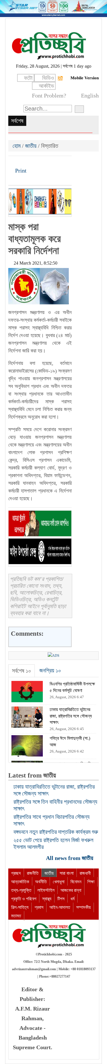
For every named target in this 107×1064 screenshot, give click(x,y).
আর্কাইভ (46, 86)
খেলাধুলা (58, 881)
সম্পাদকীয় (83, 907)
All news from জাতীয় (70, 858)
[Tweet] (22, 162)
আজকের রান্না (70, 890)
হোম (17, 146)
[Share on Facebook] (13, 162)
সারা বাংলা (67, 873)
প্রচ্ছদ (16, 873)
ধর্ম (72, 898)
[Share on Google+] (32, 162)
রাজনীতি (33, 873)
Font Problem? (49, 95)
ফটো (28, 78)
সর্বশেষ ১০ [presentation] (21, 671)
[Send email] (52, 162)
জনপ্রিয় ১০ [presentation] (50, 670)
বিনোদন (75, 881)
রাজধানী (85, 873)
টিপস (60, 898)
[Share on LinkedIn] (42, 162)
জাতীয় (31, 146)
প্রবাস (39, 907)
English (90, 95)
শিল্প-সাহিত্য (20, 907)
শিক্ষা (90, 881)
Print (20, 170)
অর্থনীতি (41, 881)
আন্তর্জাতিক (20, 881)
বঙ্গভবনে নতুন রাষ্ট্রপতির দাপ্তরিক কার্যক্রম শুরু (55, 832)
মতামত (16, 915)
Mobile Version (84, 78)
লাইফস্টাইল (45, 890)
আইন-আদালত (59, 907)
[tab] (21, 670)
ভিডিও (48, 78)
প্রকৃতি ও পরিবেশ (23, 898)
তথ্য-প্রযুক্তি (21, 890)
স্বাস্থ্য (46, 898)
